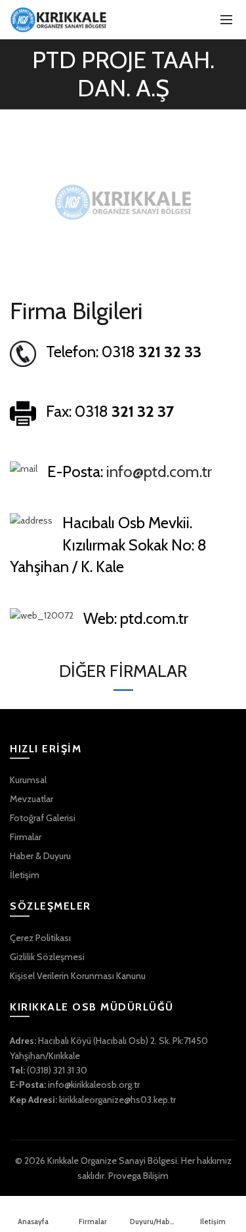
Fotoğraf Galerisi (42, 818)
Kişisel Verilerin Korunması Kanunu (78, 976)
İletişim (24, 875)
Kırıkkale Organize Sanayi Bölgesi (112, 1160)
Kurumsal (28, 780)
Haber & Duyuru (40, 856)
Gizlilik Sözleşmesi (47, 957)
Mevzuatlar (31, 799)
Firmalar (25, 837)
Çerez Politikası (40, 938)
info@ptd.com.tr (159, 471)
